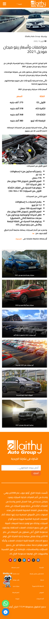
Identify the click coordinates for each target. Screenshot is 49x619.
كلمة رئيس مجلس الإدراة (37, 573)
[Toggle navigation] (4, 4)
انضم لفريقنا (15, 592)
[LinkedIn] (4, 58)
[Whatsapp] (5, 603)
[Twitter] (9, 58)
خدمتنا (42, 580)
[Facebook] (13, 58)
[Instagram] (33, 560)
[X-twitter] (19, 560)
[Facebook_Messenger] (5, 612)
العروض (41, 592)
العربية (20, 4)
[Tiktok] (15, 560)
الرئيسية (41, 567)
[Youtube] (28, 560)
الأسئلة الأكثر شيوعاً (38, 586)
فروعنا (17, 598)
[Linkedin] (24, 560)
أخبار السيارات (40, 598)
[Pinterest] (10, 560)
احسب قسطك (15, 567)
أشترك (36, 473)
